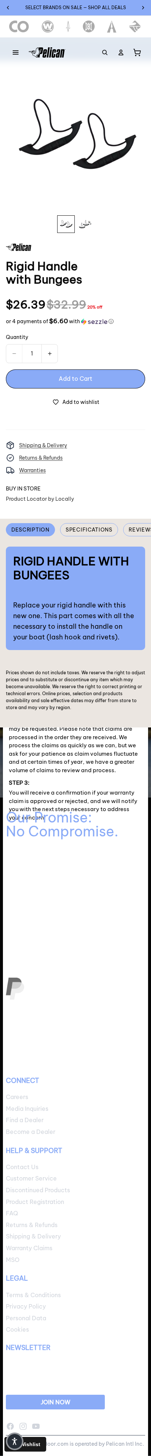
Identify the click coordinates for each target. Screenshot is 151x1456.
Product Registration (35, 1201)
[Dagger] (68, 27)
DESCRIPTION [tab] (30, 529)
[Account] (121, 52)
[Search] (105, 52)
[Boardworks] (135, 27)
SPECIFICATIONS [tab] (89, 529)
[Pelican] (47, 52)
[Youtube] (36, 1426)
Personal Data (26, 1318)
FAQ (12, 1213)
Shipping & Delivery (43, 445)
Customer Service (31, 1178)
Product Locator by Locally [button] (40, 499)
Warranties (32, 470)
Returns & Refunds (41, 458)
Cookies (17, 1329)
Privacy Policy (26, 1306)
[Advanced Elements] (112, 27)
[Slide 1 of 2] (66, 224)
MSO (12, 1259)
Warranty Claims (29, 1248)
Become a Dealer (30, 1131)
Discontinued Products (38, 1190)
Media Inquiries (27, 1108)
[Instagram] (23, 1426)
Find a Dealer (25, 1120)
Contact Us (22, 1167)
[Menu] (16, 52)
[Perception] (89, 27)
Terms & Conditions (33, 1294)
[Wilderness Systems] (48, 27)
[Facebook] (10, 1426)
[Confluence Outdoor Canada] (19, 27)
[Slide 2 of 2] (85, 224)
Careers (17, 1097)
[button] (60, 321)
